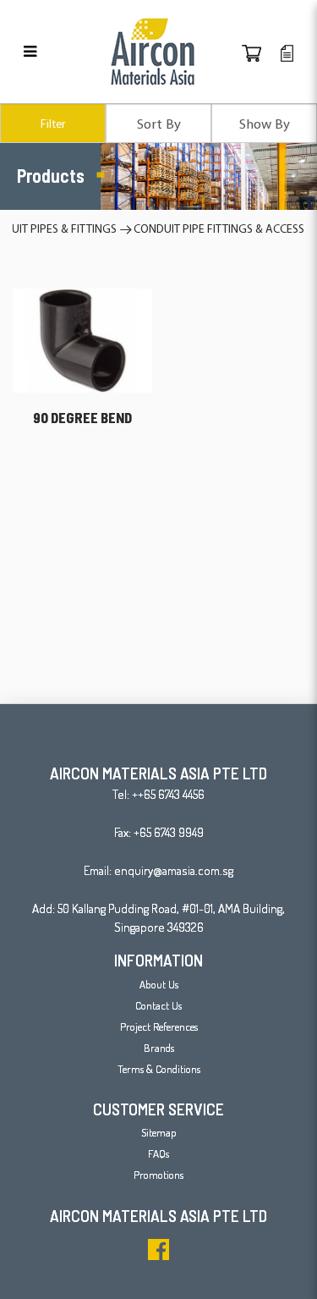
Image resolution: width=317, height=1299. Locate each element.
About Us (158, 984)
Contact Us (158, 1005)
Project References (159, 1026)
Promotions (158, 1174)
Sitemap (159, 1132)
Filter (53, 123)
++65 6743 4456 (168, 794)
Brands (159, 1047)
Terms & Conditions (159, 1069)
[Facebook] (158, 1249)
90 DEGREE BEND (82, 417)
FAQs (158, 1153)
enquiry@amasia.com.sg (173, 870)
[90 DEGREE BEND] (82, 338)
